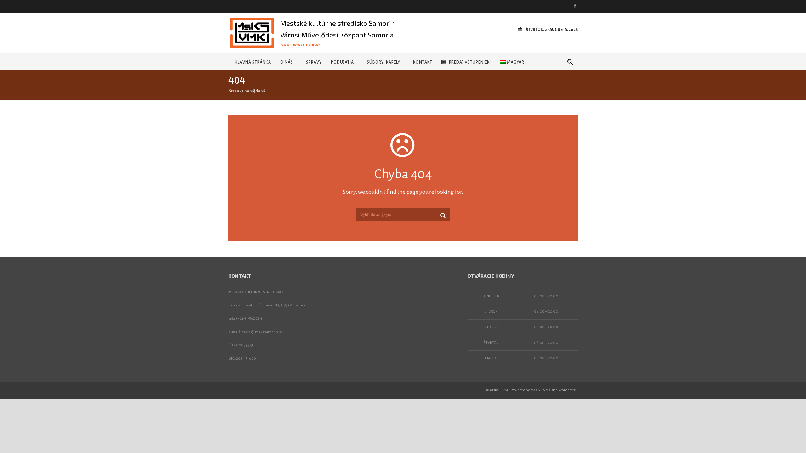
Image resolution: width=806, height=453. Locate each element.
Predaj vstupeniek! (470, 62)
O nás (286, 62)
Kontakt (422, 62)
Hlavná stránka (252, 62)
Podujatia (342, 62)
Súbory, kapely (383, 62)
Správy (314, 62)
